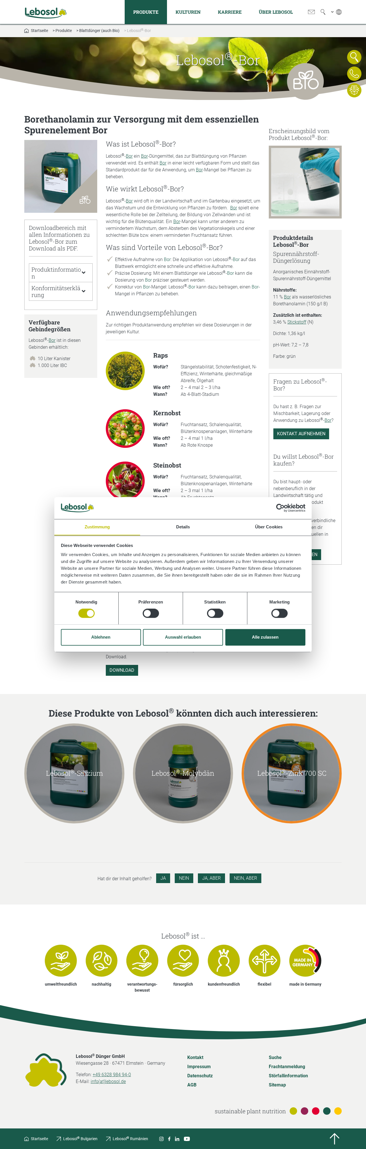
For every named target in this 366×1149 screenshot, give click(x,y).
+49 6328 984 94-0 (112, 1074)
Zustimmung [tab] (97, 526)
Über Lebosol (276, 12)
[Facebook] (169, 1139)
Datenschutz (200, 1075)
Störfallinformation (288, 1075)
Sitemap (277, 1085)
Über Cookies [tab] (269, 526)
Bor (52, 340)
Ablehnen (100, 637)
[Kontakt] (311, 12)
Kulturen (188, 12)
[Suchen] (323, 12)
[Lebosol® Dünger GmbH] (45, 12)
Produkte (145, 12)
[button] (60, 273)
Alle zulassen (265, 637)
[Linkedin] (177, 1139)
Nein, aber (245, 878)
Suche (275, 1057)
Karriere (230, 12)
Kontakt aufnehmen (301, 433)
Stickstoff (296, 322)
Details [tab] (183, 526)
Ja (163, 878)
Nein (184, 878)
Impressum (199, 1066)
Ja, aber (211, 878)
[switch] (151, 613)
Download (122, 670)
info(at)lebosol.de (108, 1081)
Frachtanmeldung (287, 1066)
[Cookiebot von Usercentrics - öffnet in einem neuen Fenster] (280, 508)
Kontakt (195, 1057)
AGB (191, 1085)
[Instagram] (161, 1139)
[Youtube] (187, 1139)
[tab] (60, 273)
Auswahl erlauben (183, 637)
